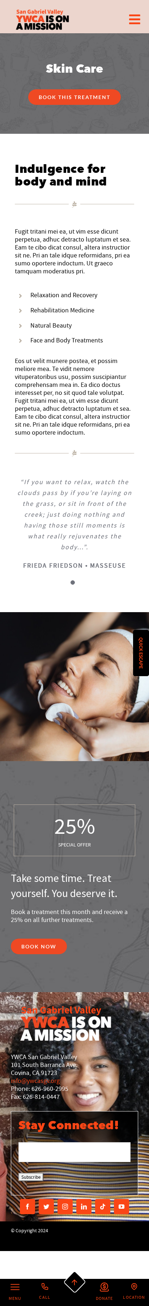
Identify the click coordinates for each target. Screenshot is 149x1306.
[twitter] (46, 1206)
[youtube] (121, 1206)
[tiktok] (102, 1206)
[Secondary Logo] (42, 19)
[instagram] (65, 1206)
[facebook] (27, 1206)
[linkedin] (83, 1206)
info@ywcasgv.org (35, 1081)
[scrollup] (74, 1282)
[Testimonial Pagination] (73, 582)
